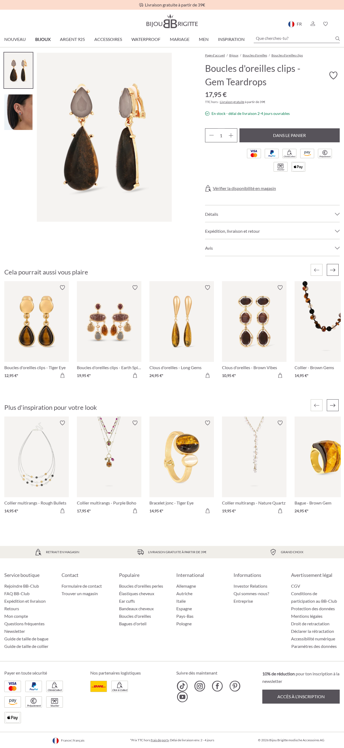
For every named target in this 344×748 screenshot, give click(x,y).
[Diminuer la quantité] (211, 135)
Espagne (184, 608)
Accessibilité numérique (313, 638)
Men (204, 39)
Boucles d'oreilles (135, 616)
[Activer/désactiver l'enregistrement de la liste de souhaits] (333, 75)
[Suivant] (333, 270)
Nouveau (15, 39)
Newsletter (14, 631)
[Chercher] (337, 38)
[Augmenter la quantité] (231, 135)
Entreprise (243, 601)
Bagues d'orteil (132, 623)
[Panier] (338, 23)
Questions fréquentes (24, 623)
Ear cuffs (127, 601)
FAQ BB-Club (17, 593)
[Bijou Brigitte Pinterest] (235, 686)
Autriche (184, 593)
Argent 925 (72, 39)
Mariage (179, 39)
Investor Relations (250, 585)
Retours (11, 608)
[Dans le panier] (62, 375)
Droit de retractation (310, 623)
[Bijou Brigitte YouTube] (182, 696)
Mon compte (16, 616)
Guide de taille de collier (26, 646)
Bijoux (43, 39)
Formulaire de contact (82, 585)
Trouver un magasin (80, 593)
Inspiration (231, 39)
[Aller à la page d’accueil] (172, 21)
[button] (312, 23)
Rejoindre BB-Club (21, 585)
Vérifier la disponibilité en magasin (244, 188)
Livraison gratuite (232, 102)
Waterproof (145, 39)
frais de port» (160, 740)
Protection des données (313, 608)
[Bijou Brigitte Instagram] (200, 686)
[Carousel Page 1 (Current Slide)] (18, 70)
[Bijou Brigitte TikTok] (182, 686)
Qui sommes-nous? (251, 593)
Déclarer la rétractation (312, 631)
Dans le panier (289, 135)
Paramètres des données (314, 646)
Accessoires (108, 39)
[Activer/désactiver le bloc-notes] (62, 287)
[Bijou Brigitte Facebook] (217, 686)
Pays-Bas (185, 616)
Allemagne (186, 585)
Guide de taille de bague (26, 638)
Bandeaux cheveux (136, 608)
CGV (295, 585)
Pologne (184, 623)
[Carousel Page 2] (18, 112)
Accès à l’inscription (301, 696)
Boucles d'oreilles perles (141, 585)
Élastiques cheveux (136, 593)
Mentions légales (306, 616)
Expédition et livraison (25, 601)
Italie (181, 601)
